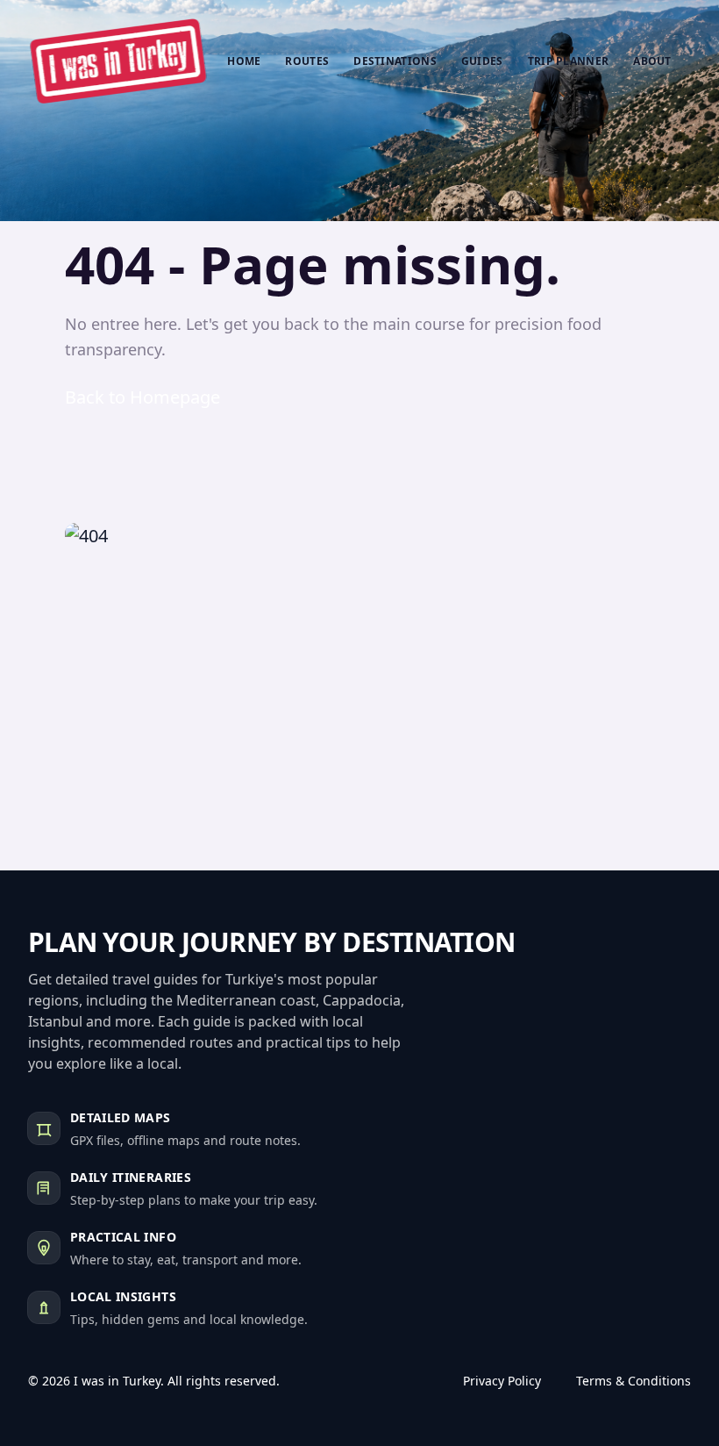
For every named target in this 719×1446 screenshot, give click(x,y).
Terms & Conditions (633, 1380)
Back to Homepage (142, 397)
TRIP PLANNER (568, 61)
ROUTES (307, 61)
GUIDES (482, 61)
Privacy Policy (502, 1380)
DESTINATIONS (395, 61)
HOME (243, 61)
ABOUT (652, 61)
